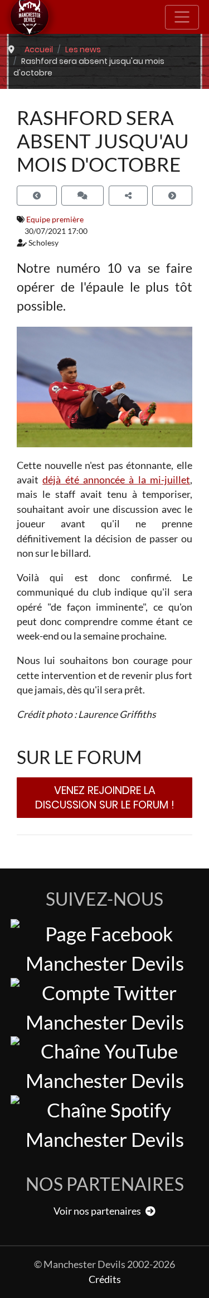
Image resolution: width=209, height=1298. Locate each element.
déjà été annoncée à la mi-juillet (116, 480)
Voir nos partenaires (98, 1211)
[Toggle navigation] (182, 17)
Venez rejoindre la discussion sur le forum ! (104, 797)
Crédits (105, 1279)
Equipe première (55, 219)
